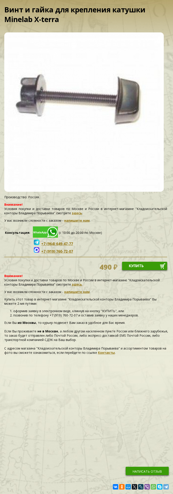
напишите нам (77, 220)
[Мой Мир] (128, 486)
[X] (134, 486)
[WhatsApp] (153, 486)
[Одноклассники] (122, 486)
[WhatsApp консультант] (45, 236)
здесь (77, 213)
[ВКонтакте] (115, 486)
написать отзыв (147, 471)
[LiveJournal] (140, 486)
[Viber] (147, 486)
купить (136, 265)
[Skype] (159, 486)
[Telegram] (166, 486)
